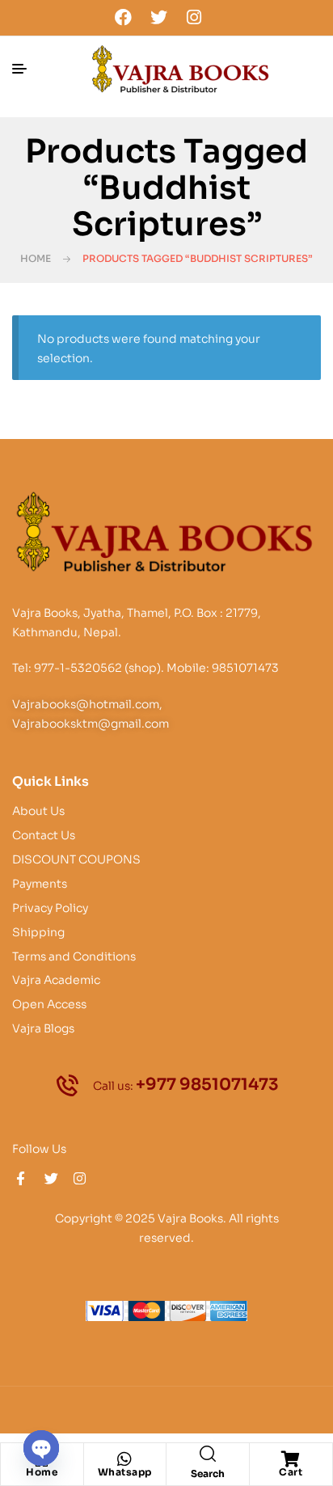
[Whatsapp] (124, 1459)
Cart (290, 1472)
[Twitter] (158, 17)
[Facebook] (123, 17)
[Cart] (291, 1459)
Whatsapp (125, 1472)
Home (35, 258)
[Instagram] (194, 17)
